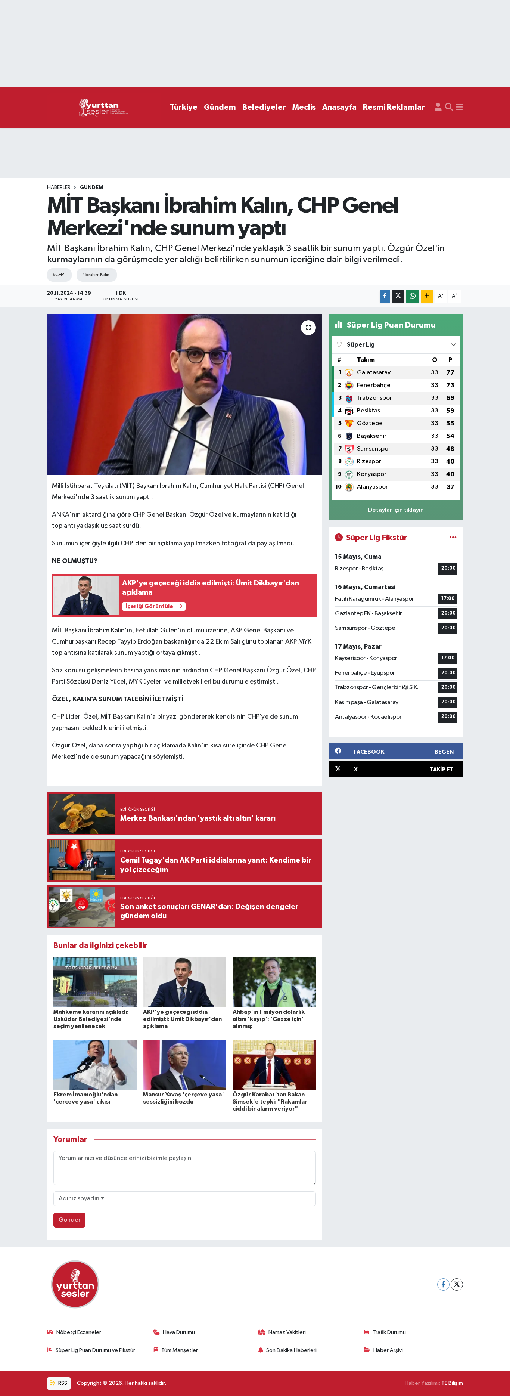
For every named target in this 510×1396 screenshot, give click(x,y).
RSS (62, 1383)
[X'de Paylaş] (398, 296)
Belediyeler (264, 107)
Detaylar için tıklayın (396, 510)
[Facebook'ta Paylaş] (385, 296)
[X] (457, 1284)
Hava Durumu (179, 1332)
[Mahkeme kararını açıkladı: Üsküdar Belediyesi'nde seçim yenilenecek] (95, 982)
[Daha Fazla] (427, 296)
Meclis (304, 107)
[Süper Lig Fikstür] (453, 538)
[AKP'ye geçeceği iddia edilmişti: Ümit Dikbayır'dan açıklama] (184, 982)
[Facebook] (443, 1284)
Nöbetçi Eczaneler (78, 1332)
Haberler (59, 187)
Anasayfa (339, 107)
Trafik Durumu (389, 1332)
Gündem (220, 107)
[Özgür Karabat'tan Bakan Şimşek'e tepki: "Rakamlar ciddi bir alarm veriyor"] (274, 1064)
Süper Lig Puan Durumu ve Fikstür (95, 1350)
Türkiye (184, 107)
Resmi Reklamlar (394, 107)
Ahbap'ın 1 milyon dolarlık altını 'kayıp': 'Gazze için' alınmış (269, 1019)
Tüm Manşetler (179, 1350)
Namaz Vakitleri (287, 1332)
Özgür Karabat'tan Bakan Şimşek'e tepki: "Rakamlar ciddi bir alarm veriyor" (270, 1102)
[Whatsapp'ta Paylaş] (412, 296)
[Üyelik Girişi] (438, 107)
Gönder (70, 1220)
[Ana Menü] (459, 107)
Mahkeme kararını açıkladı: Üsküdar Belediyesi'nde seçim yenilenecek (91, 1019)
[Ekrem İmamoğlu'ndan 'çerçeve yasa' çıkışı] (95, 1064)
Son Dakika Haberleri (291, 1350)
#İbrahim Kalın (95, 274)
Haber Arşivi (388, 1350)
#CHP (58, 274)
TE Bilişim (452, 1383)
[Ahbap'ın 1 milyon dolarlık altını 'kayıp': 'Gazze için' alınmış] (274, 982)
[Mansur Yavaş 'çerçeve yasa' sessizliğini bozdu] (184, 1064)
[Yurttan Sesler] (104, 108)
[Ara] (449, 107)
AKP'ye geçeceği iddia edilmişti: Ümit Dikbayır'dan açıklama (182, 1019)
